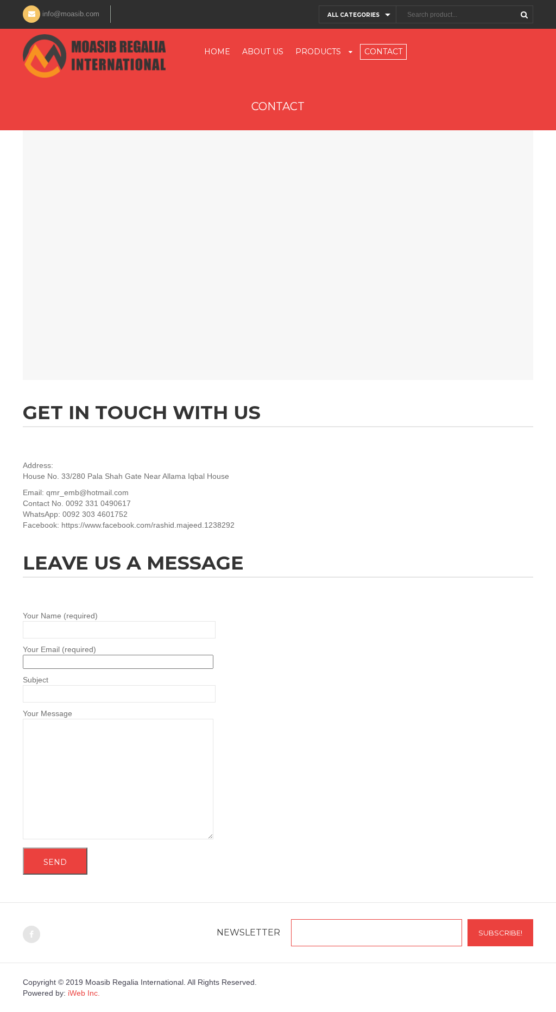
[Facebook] (31, 934)
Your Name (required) (60, 615)
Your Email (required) (59, 649)
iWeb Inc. (84, 993)
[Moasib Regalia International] (94, 56)
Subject (35, 679)
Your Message (47, 713)
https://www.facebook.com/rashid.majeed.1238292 (148, 525)
